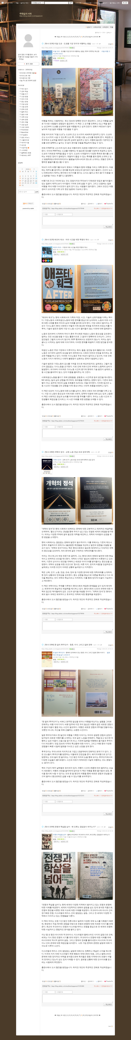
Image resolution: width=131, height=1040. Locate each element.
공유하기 (91, 204)
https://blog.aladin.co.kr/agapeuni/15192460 (55, 831)
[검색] (37, 192)
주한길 (99, 48)
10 (86, 37)
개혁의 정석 (57, 460)
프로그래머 (25, 127)
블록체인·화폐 (26, 153)
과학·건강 (24, 117)
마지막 (96, 37)
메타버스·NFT (26, 155)
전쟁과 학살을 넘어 (59, 835)
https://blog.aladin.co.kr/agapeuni (30, 16)
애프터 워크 (57, 247)
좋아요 (83, 204)
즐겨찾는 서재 (114, 3)
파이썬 (23, 145)
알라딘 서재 (8, 3)
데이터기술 (25, 143)
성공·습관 (24, 125)
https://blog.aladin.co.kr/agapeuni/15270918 (55, 456)
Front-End (24, 130)
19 (28, 181)
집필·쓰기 (24, 94)
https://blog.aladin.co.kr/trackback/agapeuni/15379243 (68, 421)
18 (25, 181)
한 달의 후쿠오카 (59, 652)
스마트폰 (24, 150)
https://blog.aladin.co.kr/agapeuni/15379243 (55, 244)
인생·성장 (24, 104)
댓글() (110, 44)
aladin (32, 208)
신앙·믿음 (24, 96)
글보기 (89, 27)
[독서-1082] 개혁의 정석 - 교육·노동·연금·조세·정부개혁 (67, 452)
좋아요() (57, 204)
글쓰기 (105, 3)
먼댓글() (50, 204)
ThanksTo (109, 204)
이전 (64, 37)
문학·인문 (24, 109)
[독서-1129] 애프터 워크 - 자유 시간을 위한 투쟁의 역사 (67, 240)
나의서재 (78, 3)
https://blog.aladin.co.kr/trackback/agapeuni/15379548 (68, 208)
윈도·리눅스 (25, 137)
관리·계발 (24, 122)
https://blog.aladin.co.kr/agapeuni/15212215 (55, 649)
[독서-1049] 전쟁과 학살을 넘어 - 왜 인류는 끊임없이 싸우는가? (70, 827)
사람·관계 (24, 107)
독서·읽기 (24, 89)
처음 (58, 37)
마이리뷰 (21, 85)
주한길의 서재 (25, 14)
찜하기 (100, 204)
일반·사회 (24, 114)
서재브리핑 (87, 3)
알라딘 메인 (24, 3)
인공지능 (24, 148)
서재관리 (97, 3)
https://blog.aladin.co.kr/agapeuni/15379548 (55, 48)
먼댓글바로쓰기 (106, 208)
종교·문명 (24, 102)
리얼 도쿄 (56, 51)
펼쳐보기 (98, 32)
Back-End (24, 132)
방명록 (20, 163)
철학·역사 (24, 112)
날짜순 (108, 32)
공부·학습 (24, 91)
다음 (89, 37)
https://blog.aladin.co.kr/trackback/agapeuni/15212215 (68, 795)
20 (31, 181)
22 (36, 181)
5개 (103, 32)
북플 (17, 3)
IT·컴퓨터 (24, 135)
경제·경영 (24, 119)
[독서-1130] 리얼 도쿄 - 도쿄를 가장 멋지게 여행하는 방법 (68, 44)
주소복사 (97, 208)
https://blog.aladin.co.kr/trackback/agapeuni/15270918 (68, 613)
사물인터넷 (25, 140)
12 (28, 178)
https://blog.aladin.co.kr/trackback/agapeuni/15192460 (68, 986)
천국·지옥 (24, 99)
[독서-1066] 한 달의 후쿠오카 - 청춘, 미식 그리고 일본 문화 (68, 645)
